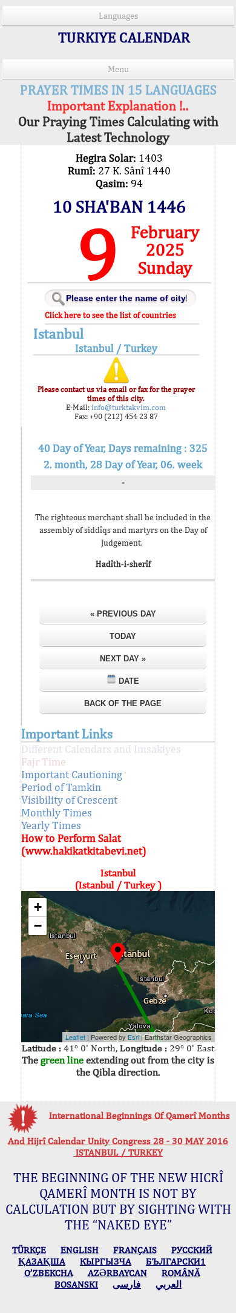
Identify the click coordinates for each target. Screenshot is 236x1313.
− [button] (38, 925)
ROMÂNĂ (181, 1272)
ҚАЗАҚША (41, 1261)
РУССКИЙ (191, 1249)
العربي (169, 1284)
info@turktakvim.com (128, 407)
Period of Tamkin (61, 787)
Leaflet (75, 1037)
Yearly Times (51, 825)
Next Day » (123, 658)
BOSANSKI (76, 1284)
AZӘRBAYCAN (117, 1272)
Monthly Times (56, 812)
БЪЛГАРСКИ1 (176, 1261)
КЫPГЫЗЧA (105, 1261)
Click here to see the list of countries (110, 315)
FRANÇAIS (135, 1249)
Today (123, 636)
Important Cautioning (71, 774)
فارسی (127, 1284)
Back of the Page (123, 703)
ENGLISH (80, 1249)
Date (127, 681)
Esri (133, 1037)
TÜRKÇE (29, 1249)
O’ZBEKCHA (48, 1272)
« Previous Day (123, 613)
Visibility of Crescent (69, 799)
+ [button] (38, 906)
